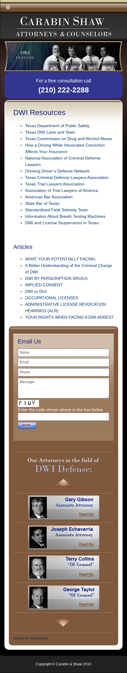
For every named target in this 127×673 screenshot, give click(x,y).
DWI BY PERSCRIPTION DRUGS (56, 278)
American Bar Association (49, 197)
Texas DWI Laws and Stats (50, 132)
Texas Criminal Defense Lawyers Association (66, 177)
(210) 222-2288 (63, 90)
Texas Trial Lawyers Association (54, 184)
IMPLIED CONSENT (44, 285)
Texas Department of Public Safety (57, 125)
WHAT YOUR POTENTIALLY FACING (60, 259)
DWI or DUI (35, 291)
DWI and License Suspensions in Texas (62, 222)
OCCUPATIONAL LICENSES (51, 297)
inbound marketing (30, 638)
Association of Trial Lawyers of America (61, 190)
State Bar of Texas (42, 203)
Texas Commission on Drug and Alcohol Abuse (68, 138)
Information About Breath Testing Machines (65, 216)
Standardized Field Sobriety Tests (56, 209)
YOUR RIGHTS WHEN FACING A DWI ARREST (69, 317)
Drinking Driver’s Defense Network (57, 171)
